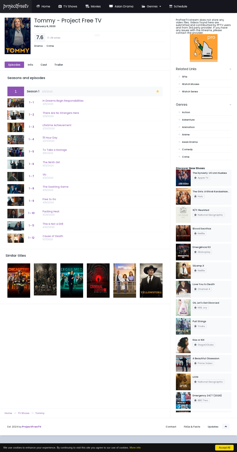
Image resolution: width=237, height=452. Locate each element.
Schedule (180, 6)
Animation (188, 127)
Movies (95, 6)
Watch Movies (190, 84)
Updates (213, 426)
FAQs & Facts (192, 426)
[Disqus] (85, 356)
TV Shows (70, 6)
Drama (38, 46)
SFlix (184, 76)
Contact (171, 426)
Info (30, 65)
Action (186, 112)
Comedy (187, 149)
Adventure (188, 119)
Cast (44, 65)
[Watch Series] (16, 8)
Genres (152, 6)
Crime (50, 46)
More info (135, 447)
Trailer (58, 65)
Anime (186, 134)
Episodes (14, 65)
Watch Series (190, 91)
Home (45, 6)
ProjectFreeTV (31, 426)
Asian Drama (123, 6)
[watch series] (203, 48)
